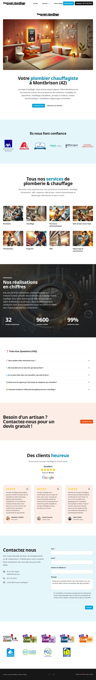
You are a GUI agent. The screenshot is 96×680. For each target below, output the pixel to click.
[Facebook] (49, 674)
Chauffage (30, 224)
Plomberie (7, 224)
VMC (51, 249)
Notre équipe (58, 3)
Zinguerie (29, 249)
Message (54, 577)
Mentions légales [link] (22, 674)
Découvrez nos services (55, 105)
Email (53, 558)
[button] (68, 3)
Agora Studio (89, 674)
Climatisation (8, 249)
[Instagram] (54, 674)
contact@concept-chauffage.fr (17, 582)
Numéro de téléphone (58, 567)
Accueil (35, 3)
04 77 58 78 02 (12, 578)
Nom (53, 549)
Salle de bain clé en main (82, 224)
